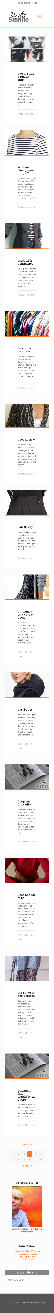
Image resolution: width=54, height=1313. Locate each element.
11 (35, 1159)
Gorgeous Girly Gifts (25, 803)
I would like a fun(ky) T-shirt (26, 76)
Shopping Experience (27, 1254)
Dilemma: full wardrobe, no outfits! (26, 1095)
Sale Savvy (25, 527)
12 (41, 1159)
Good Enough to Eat (27, 896)
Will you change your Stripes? (26, 170)
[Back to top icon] (27, 1300)
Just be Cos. (25, 709)
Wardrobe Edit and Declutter (27, 1251)
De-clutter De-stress (24, 349)
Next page (26, 1166)
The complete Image (27, 1257)
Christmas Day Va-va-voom (25, 614)
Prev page (28, 1144)
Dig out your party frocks (26, 994)
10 (30, 1159)
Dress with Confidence (25, 262)
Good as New (26, 439)
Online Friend (27, 1260)
